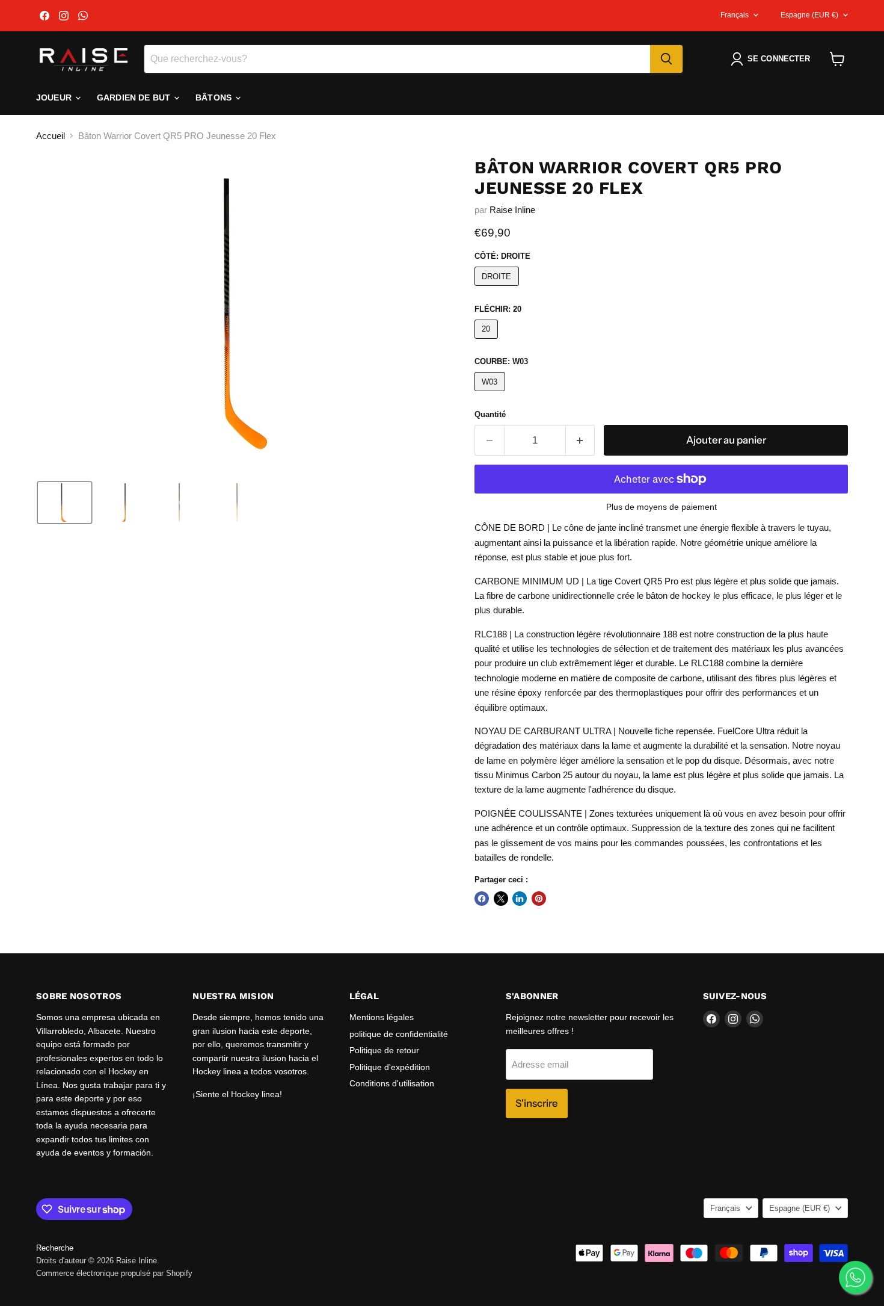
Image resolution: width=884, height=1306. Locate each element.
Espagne (809, 15)
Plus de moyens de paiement (661, 507)
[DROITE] (498, 288)
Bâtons (214, 97)
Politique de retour (384, 1050)
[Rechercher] (666, 59)
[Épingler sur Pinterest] (539, 898)
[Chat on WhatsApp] (855, 1277)
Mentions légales (381, 1017)
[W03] (491, 394)
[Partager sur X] (501, 898)
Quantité (490, 414)
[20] (487, 341)
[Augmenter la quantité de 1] (580, 440)
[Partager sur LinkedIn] (519, 898)
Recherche (54, 1247)
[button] (773, 59)
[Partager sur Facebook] (481, 898)
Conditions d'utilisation (391, 1083)
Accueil (50, 136)
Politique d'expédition (389, 1067)
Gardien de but (135, 97)
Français (734, 15)
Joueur (55, 97)
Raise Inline (512, 210)
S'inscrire (536, 1103)
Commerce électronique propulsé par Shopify (114, 1273)
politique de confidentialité (398, 1034)
